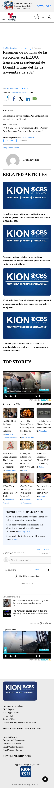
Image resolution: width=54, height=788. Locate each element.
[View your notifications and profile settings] (48, 569)
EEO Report (8, 709)
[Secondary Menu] (6, 17)
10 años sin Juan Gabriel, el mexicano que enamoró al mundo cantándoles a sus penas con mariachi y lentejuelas (27, 304)
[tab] (10, 569)
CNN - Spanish (28, 138)
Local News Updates (12, 743)
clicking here (24, 531)
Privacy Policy (9, 716)
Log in (39, 549)
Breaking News (9, 737)
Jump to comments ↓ (12, 147)
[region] (27, 587)
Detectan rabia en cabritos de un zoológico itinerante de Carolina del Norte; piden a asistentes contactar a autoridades (26, 260)
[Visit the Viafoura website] (45, 623)
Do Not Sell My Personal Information (19, 722)
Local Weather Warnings (13, 750)
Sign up (46, 549)
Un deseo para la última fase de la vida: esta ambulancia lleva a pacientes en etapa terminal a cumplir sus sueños (25, 347)
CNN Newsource (11, 88)
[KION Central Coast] (14, 17)
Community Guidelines (13, 706)
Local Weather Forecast (13, 747)
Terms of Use (9, 719)
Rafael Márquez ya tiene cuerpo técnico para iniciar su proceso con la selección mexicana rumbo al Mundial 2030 (26, 217)
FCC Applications (11, 712)
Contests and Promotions (14, 740)
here (15, 539)
